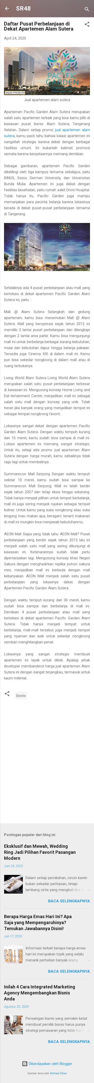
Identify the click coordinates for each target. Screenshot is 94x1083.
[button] (87, 25)
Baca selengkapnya (69, 901)
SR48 (23, 8)
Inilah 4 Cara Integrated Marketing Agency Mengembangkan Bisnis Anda (39, 992)
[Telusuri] (87, 10)
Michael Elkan (58, 1073)
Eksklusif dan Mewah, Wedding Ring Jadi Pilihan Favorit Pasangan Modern (40, 852)
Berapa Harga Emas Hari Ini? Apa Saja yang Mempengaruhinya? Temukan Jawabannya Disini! (38, 922)
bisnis (21, 695)
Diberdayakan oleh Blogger (50, 1063)
